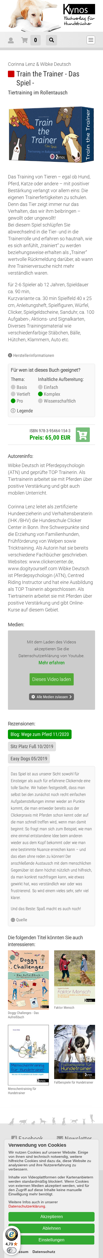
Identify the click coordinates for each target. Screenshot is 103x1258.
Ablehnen (52, 1228)
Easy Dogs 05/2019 (29, 758)
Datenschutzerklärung (26, 1206)
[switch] (11, 1250)
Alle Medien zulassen (52, 697)
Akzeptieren (51, 1216)
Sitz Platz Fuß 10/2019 (32, 746)
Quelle (21, 919)
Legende (25, 410)
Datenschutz (43, 1252)
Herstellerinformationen (33, 355)
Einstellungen (51, 1240)
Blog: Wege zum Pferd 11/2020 (40, 734)
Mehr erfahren (52, 662)
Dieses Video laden (51, 679)
